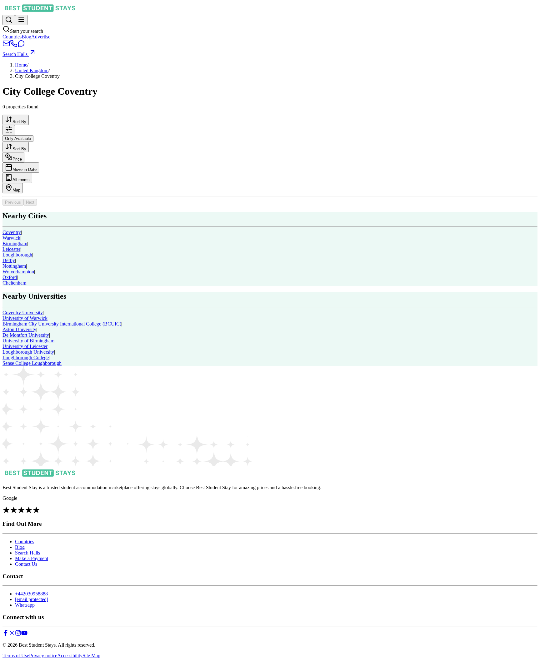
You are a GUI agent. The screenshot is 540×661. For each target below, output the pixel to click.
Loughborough (17, 254)
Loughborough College (25, 357)
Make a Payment (31, 558)
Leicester (11, 249)
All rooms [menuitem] (21, 179)
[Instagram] (18, 634)
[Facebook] (5, 634)
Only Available (18, 138)
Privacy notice (43, 655)
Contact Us (26, 564)
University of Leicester (25, 346)
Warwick (11, 238)
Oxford (9, 277)
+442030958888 (31, 593)
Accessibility (69, 655)
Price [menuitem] (17, 159)
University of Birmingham (28, 340)
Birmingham (14, 243)
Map (16, 190)
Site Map (91, 655)
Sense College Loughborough (32, 363)
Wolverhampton (18, 271)
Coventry (11, 232)
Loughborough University (28, 352)
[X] (12, 634)
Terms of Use (15, 655)
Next (30, 202)
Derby (8, 260)
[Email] (6, 45)
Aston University (19, 329)
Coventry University (22, 312)
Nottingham (14, 266)
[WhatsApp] (21, 45)
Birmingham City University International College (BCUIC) (61, 323)
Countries (12, 36)
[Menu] (21, 20)
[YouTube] (24, 634)
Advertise (40, 36)
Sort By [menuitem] (19, 121)
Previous (13, 202)
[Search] (8, 20)
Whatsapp (25, 605)
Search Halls (15, 54)
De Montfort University (25, 335)
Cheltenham (14, 283)
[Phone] (14, 45)
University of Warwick (25, 318)
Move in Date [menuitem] (24, 169)
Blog (26, 36)
